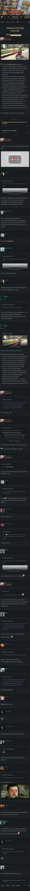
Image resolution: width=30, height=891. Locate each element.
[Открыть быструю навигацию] (29, 22)
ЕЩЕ (15, 134)
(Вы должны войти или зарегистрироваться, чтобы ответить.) (14, 881)
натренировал (11, 64)
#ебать (3, 704)
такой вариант (9, 241)
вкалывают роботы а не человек (14, 35)
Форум (15, 17)
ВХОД (27, 17)
